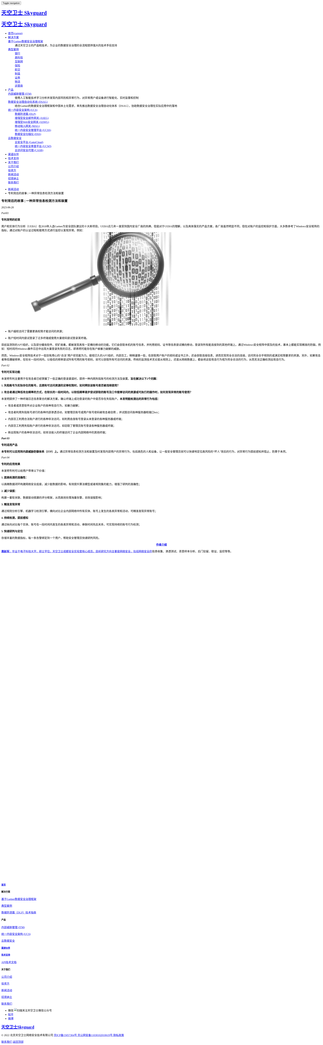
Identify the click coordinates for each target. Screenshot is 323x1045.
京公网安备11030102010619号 (95, 1035)
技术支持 (13, 158)
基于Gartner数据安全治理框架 (25, 41)
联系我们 (13, 182)
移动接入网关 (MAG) (27, 126)
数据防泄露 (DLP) (25, 114)
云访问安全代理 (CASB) (29, 150)
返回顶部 (18, 1041)
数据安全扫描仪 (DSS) (28, 134)
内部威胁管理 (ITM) (19, 93)
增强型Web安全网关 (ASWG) (32, 122)
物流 (17, 81)
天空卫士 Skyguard (24, 13)
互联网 (19, 61)
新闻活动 (13, 174)
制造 (17, 73)
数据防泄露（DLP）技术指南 (18, 912)
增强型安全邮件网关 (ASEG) (32, 118)
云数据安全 (15, 138)
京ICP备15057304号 (66, 1035)
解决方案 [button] (13, 37)
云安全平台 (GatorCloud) (29, 142)
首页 (15, 33)
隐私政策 (118, 1035)
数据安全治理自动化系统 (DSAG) (28, 101)
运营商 (19, 85)
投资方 (12, 170)
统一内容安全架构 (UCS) (22, 110)
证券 (17, 77)
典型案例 (13, 49)
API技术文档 (8, 962)
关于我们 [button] (13, 162)
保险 (17, 65)
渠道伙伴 (13, 154)
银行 (17, 53)
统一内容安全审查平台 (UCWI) (33, 146)
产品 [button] (10, 89)
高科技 (19, 57)
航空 (17, 69)
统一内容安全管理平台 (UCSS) (33, 130)
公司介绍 (13, 166)
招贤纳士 (13, 178)
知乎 (10, 1014)
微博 (10, 1018)
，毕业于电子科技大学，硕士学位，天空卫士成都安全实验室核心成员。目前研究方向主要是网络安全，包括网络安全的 (76, 551)
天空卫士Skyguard (17, 1027)
